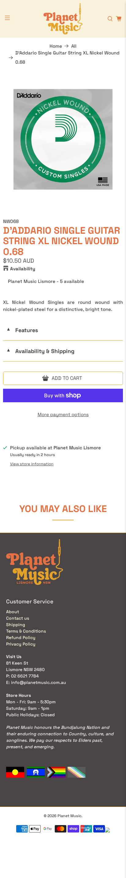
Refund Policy (20, 637)
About (12, 611)
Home (56, 46)
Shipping (15, 624)
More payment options (63, 414)
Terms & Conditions (26, 631)
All (73, 46)
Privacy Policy (20, 644)
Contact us (17, 618)
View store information (32, 464)
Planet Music (69, 815)
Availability (22, 269)
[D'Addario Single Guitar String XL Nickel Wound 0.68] (63, 139)
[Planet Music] (62, 19)
